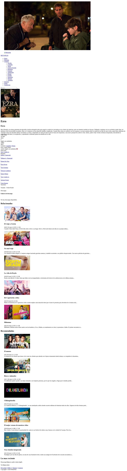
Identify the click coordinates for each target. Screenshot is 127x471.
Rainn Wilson (4, 174)
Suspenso (10, 77)
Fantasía (10, 71)
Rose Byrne (4, 164)
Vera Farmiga (4, 167)
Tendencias (7, 85)
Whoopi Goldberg (6, 170)
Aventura (10, 80)
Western (10, 78)
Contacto (20, 468)
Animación (11, 72)
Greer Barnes (4, 183)
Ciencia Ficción (12, 68)
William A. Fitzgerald (6, 158)
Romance (10, 69)
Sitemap (15, 468)
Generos (6, 61)
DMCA (9, 468)
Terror (9, 66)
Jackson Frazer (5, 180)
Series (5, 83)
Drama (9, 74)
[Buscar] (17, 88)
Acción (10, 63)
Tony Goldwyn (5, 152)
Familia (10, 75)
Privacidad (3, 468)
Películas (6, 60)
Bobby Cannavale (6, 155)
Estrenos (6, 82)
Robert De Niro (5, 161)
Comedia (10, 64)
